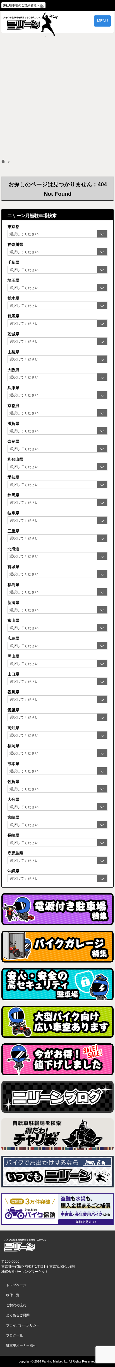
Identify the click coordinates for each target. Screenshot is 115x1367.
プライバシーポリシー (23, 1325)
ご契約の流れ (16, 1305)
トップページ (16, 1285)
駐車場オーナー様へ (21, 1345)
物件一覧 (13, 1295)
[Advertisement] (57, 99)
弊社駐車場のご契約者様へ (21, 5)
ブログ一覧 (14, 1335)
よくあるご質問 (18, 1315)
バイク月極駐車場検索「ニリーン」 (25, 1245)
